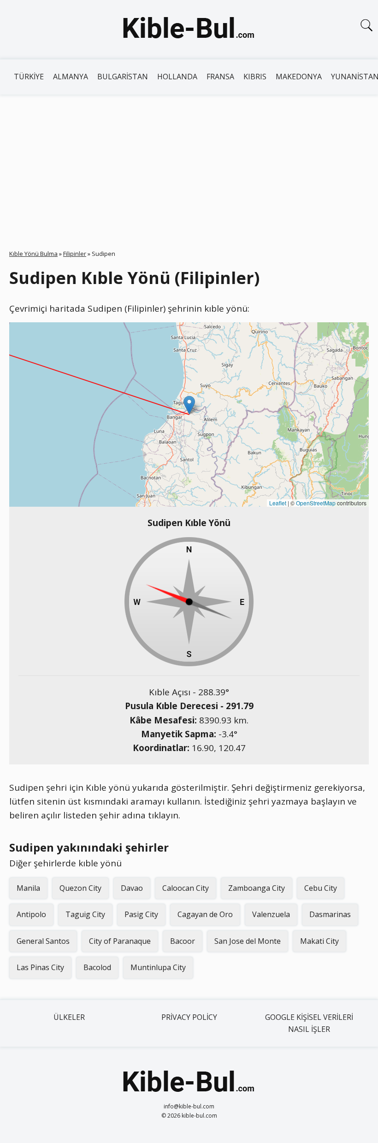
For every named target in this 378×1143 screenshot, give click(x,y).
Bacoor (182, 941)
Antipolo (31, 914)
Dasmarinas (330, 914)
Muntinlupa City (158, 967)
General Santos (43, 941)
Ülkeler (69, 1017)
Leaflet (277, 503)
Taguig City (85, 914)
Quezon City (80, 888)
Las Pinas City (40, 967)
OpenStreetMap (316, 503)
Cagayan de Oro (205, 914)
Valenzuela (271, 914)
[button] (189, 405)
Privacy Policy (189, 1017)
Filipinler (74, 253)
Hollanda (177, 76)
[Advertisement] (189, 163)
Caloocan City (185, 888)
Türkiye (29, 76)
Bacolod (97, 967)
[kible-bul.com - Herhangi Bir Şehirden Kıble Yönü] (189, 29)
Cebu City (320, 888)
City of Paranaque (120, 941)
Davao (132, 888)
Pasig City (141, 914)
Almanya (70, 76)
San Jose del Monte (247, 941)
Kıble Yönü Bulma (33, 253)
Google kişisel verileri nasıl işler (309, 1023)
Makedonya (299, 76)
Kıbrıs (254, 76)
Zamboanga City (256, 888)
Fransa (220, 76)
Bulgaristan (122, 76)
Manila (28, 888)
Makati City (319, 941)
